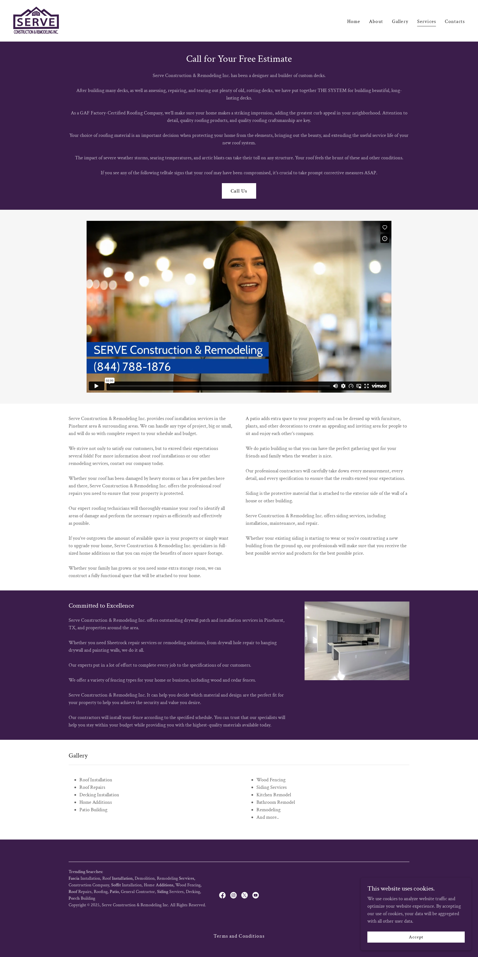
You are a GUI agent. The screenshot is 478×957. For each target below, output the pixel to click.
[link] (36, 20)
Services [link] (426, 21)
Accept (416, 937)
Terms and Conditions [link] (239, 936)
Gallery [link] (400, 21)
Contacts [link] (455, 21)
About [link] (376, 21)
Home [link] (353, 21)
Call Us (239, 191)
